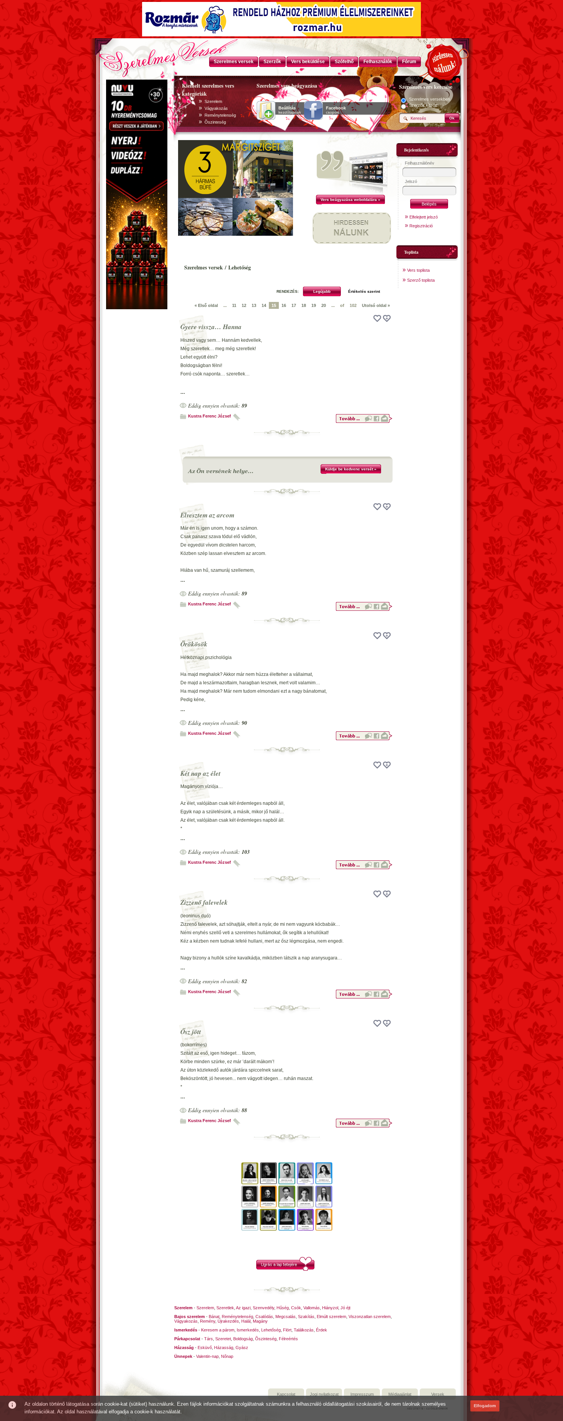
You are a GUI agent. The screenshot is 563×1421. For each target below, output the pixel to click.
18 (303, 305)
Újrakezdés (228, 1321)
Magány (260, 1321)
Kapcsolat (286, 1394)
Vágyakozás (216, 108)
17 (293, 305)
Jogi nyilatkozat (324, 1394)
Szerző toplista (421, 280)
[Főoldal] (135, 55)
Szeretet (223, 1338)
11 (234, 305)
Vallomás (311, 1307)
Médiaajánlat (399, 1394)
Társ (208, 1338)
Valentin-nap (207, 1356)
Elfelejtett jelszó (423, 217)
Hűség (283, 1307)
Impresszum (362, 1394)
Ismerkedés (248, 1330)
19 (313, 305)
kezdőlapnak (289, 110)
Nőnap (227, 1356)
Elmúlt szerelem (331, 1316)
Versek (437, 1394)
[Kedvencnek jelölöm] (387, 318)
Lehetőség (271, 1330)
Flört (287, 1330)
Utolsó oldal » (376, 305)
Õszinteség (215, 122)
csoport (336, 110)
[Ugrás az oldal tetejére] (285, 1269)
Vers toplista (418, 270)
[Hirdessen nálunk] (444, 61)
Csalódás (264, 1316)
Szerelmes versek (203, 267)
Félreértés (288, 1338)
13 (254, 305)
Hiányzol (330, 1307)
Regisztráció (421, 226)
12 (244, 305)
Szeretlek (225, 1307)
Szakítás (306, 1316)
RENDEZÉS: (288, 291)
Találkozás (304, 1330)
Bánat (214, 1316)
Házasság (223, 1347)
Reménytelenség (220, 115)
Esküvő (205, 1347)
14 (264, 305)
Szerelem (213, 101)
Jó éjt (345, 1307)
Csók (296, 1307)
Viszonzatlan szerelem (370, 1316)
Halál (245, 1321)
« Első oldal (206, 305)
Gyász (242, 1347)
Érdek (321, 1330)
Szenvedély (263, 1307)
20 (323, 305)
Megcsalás (285, 1316)
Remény (207, 1321)
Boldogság (243, 1338)
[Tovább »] (364, 421)
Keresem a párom (217, 1330)
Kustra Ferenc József (209, 416)
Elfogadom (485, 1405)
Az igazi (243, 1307)
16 (284, 305)
